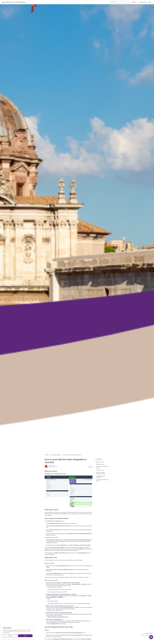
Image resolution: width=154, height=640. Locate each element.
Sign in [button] (150, 2)
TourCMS (46, 454)
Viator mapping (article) (53, 589)
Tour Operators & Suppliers (55, 454)
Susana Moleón (51, 465)
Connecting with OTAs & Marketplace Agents (72, 454)
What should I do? (100, 470)
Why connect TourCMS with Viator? (102, 467)
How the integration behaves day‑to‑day (100, 473)
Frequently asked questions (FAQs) (102, 480)
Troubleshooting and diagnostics (100, 476)
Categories (134, 2)
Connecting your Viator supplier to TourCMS (57, 592)
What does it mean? (100, 464)
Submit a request (143, 2)
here (73, 577)
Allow (25, 635)
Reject (10, 635)
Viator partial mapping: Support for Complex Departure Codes (62, 603)
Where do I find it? (100, 462)
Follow (90, 466)
